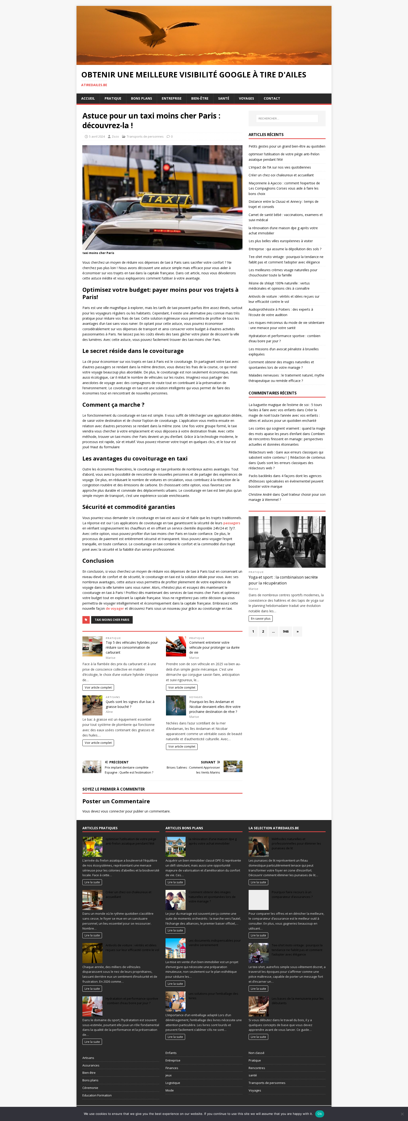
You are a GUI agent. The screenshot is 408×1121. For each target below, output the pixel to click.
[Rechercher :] (287, 118)
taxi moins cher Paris (112, 620)
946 (286, 631)
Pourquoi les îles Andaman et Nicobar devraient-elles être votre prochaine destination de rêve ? (215, 706)
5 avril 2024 (97, 136)
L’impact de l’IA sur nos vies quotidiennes (280, 167)
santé (253, 1075)
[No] (402, 1114)
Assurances (90, 1065)
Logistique (173, 1083)
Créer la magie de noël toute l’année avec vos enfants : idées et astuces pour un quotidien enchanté (284, 415)
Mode (170, 1090)
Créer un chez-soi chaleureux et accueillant (281, 175)
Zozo (115, 136)
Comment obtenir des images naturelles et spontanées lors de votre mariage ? (212, 896)
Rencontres (257, 1068)
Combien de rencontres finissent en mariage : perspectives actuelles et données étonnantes (287, 439)
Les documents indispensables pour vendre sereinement (215, 942)
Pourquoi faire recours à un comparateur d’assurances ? (292, 894)
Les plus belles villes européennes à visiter (281, 241)
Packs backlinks (260, 476)
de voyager (115, 608)
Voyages (246, 98)
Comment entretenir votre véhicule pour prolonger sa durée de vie (214, 647)
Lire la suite (92, 882)
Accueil (88, 98)
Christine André (260, 494)
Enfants (171, 1053)
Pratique (113, 98)
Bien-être (199, 98)
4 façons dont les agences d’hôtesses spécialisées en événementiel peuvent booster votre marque (286, 481)
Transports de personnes (145, 136)
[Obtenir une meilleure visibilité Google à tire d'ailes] (204, 62)
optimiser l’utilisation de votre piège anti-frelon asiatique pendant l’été (131, 841)
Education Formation (97, 1095)
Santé (223, 98)
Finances (172, 1068)
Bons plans (141, 98)
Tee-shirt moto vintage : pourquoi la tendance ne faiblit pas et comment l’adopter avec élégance (297, 949)
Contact (272, 98)
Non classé (256, 1053)
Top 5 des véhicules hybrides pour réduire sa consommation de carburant (132, 647)
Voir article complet (98, 687)
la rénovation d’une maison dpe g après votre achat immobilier (213, 841)
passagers (231, 523)
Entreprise (172, 98)
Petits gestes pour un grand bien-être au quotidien (287, 146)
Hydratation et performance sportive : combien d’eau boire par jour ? (132, 1000)
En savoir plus (261, 619)
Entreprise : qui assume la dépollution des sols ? (285, 249)
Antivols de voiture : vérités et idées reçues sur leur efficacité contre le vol (132, 947)
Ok (320, 1114)
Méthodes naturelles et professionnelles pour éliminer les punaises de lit (296, 843)
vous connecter (112, 811)
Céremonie (90, 1088)
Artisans (113, 697)
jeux (169, 1075)
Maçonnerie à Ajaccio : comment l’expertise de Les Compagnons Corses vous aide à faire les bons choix (284, 188)
